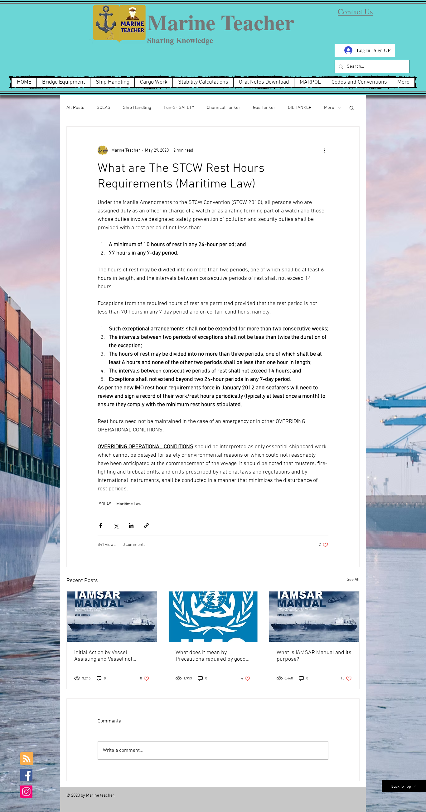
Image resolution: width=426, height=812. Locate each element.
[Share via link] (146, 525)
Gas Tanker (264, 107)
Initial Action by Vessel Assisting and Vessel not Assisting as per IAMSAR (103, 656)
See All (353, 579)
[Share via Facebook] (101, 525)
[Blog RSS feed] (26, 759)
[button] (352, 107)
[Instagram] (26, 791)
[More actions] (324, 150)
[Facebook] (26, 775)
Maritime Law (128, 504)
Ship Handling (137, 107)
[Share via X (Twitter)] (116, 525)
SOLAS (103, 107)
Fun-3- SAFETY (179, 107)
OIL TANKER (300, 107)
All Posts (75, 107)
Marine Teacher (220, 22)
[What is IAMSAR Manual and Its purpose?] (314, 616)
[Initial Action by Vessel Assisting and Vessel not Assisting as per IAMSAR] (112, 616)
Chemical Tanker (223, 107)
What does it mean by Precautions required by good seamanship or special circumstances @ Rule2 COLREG (211, 656)
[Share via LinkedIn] (131, 525)
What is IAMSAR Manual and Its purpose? (314, 656)
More (329, 107)
